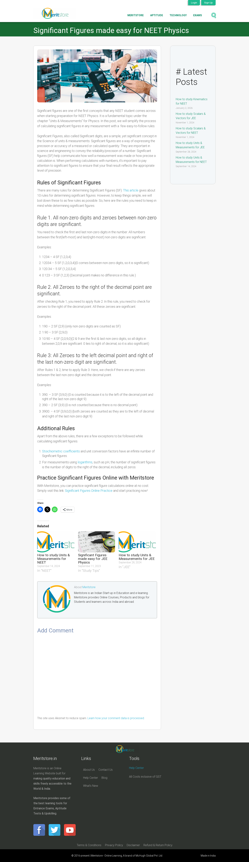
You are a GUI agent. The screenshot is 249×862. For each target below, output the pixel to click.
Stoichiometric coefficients (61, 451)
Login (194, 2)
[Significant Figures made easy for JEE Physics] (96, 541)
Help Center (90, 777)
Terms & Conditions (89, 845)
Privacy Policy (114, 845)
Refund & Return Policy (157, 845)
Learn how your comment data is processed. (116, 718)
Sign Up (208, 2)
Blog (104, 777)
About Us (89, 769)
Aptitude (156, 15)
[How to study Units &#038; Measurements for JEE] (137, 541)
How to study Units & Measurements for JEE (137, 557)
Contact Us (105, 769)
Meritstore (135, 15)
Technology (178, 15)
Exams (197, 15)
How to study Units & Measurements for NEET (53, 558)
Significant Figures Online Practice (88, 490)
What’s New (90, 785)
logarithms (85, 462)
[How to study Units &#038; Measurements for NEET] (55, 541)
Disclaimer (133, 845)
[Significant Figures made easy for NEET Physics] (97, 75)
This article (130, 190)
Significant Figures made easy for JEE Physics (92, 558)
